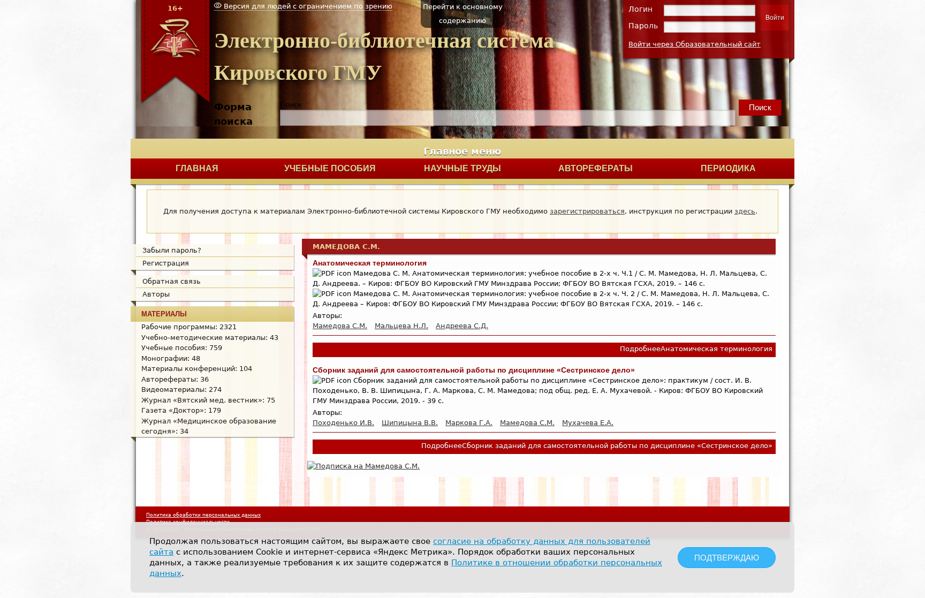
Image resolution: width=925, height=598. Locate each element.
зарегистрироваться (587, 211)
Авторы (156, 294)
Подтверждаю (726, 557)
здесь (744, 211)
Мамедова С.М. (340, 326)
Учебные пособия (330, 168)
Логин (640, 9)
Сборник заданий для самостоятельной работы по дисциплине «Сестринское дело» (474, 370)
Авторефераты (595, 168)
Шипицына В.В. (410, 423)
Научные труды (462, 168)
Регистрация (165, 263)
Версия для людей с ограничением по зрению (307, 6)
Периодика (728, 168)
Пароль (643, 25)
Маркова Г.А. (468, 423)
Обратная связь (171, 281)
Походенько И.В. (343, 423)
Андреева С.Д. (462, 326)
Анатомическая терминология (370, 263)
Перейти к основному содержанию (463, 14)
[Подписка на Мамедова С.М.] (363, 466)
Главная (197, 168)
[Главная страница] (175, 102)
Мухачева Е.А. (587, 423)
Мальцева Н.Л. (401, 326)
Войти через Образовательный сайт (694, 44)
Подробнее (696, 349)
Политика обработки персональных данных (203, 515)
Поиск (291, 105)
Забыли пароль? (171, 250)
